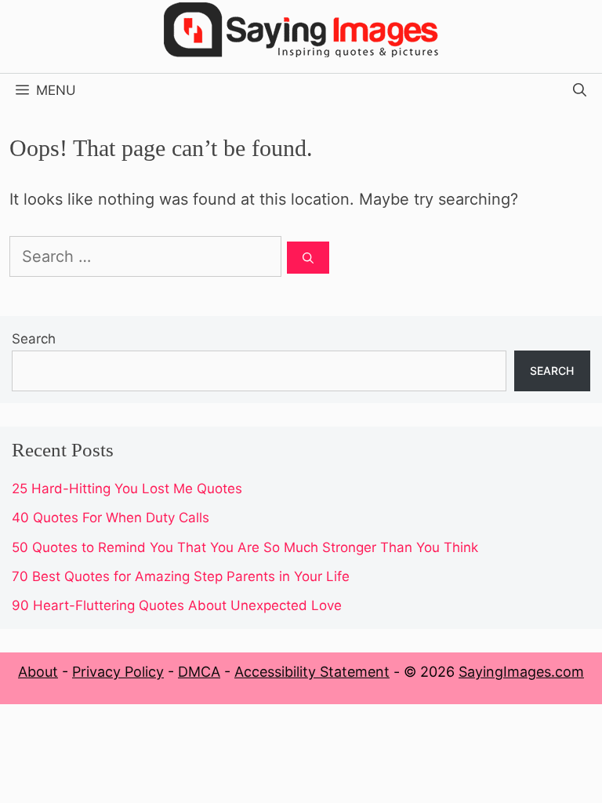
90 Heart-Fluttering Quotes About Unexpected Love (177, 605)
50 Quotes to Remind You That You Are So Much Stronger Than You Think (245, 547)
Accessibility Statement (312, 671)
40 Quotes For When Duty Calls (110, 517)
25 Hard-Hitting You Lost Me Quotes (127, 488)
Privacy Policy (118, 671)
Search (34, 339)
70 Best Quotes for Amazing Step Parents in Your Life (181, 576)
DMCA (199, 671)
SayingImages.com (521, 671)
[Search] (308, 257)
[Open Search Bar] (579, 90)
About (38, 671)
